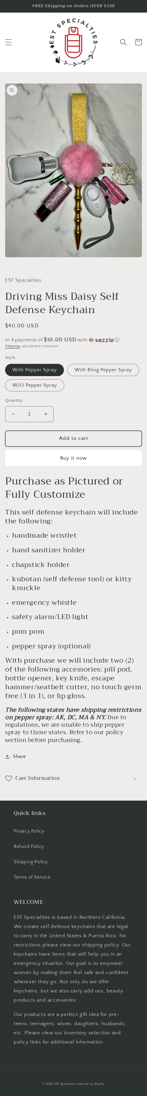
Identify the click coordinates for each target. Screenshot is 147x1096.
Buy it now (73, 458)
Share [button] (19, 756)
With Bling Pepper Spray (103, 370)
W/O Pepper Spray (34, 385)
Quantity (14, 400)
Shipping (12, 346)
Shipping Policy (31, 862)
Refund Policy (29, 846)
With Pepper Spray (34, 370)
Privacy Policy (29, 831)
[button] (8, 42)
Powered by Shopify (91, 1083)
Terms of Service (32, 877)
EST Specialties (65, 1083)
